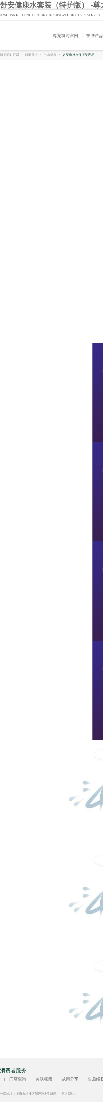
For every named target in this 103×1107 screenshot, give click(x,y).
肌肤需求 (31, 55)
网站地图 (7, 1104)
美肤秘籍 (43, 1079)
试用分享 (70, 1079)
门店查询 (17, 1079)
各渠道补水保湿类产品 (78, 55)
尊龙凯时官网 (65, 35)
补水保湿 (50, 55)
